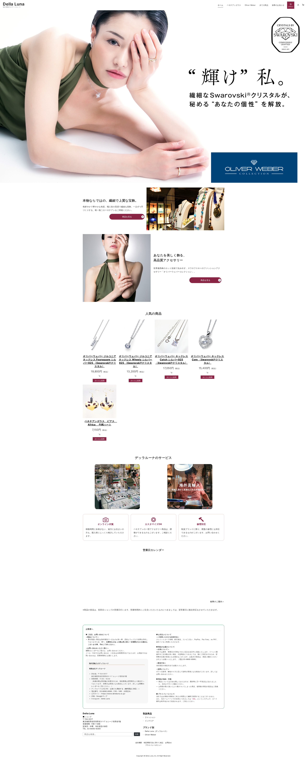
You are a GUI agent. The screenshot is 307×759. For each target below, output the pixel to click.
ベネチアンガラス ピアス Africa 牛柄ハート (100, 423)
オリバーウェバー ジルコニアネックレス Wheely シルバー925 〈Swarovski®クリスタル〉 (135, 361)
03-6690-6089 (106, 691)
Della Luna (14, 4)
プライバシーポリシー (153, 745)
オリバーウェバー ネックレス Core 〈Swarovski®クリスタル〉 (207, 359)
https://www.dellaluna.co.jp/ (113, 694)
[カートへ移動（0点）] (303, 5)
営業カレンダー (91, 651)
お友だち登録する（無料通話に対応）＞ (125, 689)
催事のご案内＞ (217, 601)
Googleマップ (101, 696)
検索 (136, 734)
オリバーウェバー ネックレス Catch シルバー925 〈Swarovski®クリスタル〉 (171, 359)
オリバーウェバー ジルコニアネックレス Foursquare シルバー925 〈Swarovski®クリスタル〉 (99, 361)
